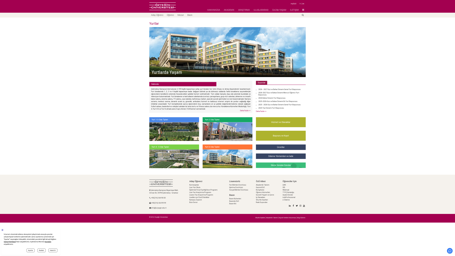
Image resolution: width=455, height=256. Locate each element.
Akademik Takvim (262, 185)
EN (303, 4)
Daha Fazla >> (245, 111)
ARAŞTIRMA (244, 10)
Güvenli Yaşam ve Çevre (265, 195)
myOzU (293, 4)
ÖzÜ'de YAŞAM (279, 10)
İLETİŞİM (294, 10)
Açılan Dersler (288, 195)
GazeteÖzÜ (260, 187)
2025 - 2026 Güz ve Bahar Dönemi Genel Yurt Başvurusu (279, 105)
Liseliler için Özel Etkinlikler (199, 197)
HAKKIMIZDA (213, 10)
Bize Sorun (193, 202)
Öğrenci (170, 15)
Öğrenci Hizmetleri (263, 192)
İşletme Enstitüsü (236, 187)
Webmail (286, 190)
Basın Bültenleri (235, 199)
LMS (284, 185)
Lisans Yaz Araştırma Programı (201, 195)
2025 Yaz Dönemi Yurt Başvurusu (271, 108)
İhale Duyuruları (261, 202)
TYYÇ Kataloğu (288, 192)
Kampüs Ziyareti (195, 200)
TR (300, 4)
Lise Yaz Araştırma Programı (200, 192)
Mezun (180, 15)
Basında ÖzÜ (234, 201)
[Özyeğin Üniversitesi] (162, 6)
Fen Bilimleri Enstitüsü (237, 185)
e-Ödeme (286, 200)
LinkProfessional (289, 197)
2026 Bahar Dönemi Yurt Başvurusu (271, 98)
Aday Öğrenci (157, 15)
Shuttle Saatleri (262, 200)
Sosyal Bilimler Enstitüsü (238, 190)
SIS (284, 187)
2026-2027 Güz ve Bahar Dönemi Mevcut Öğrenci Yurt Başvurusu (278, 94)
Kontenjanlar (194, 185)
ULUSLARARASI (261, 10)
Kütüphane (260, 190)
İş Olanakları (260, 197)
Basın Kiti (232, 204)
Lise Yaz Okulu (194, 187)
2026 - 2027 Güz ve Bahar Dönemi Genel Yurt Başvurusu (279, 89)
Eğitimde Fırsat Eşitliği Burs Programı (203, 190)
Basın (189, 15)
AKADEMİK (229, 10)
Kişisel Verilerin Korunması (287, 218)
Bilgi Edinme (301, 218)
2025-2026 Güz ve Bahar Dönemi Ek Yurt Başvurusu (277, 101)
